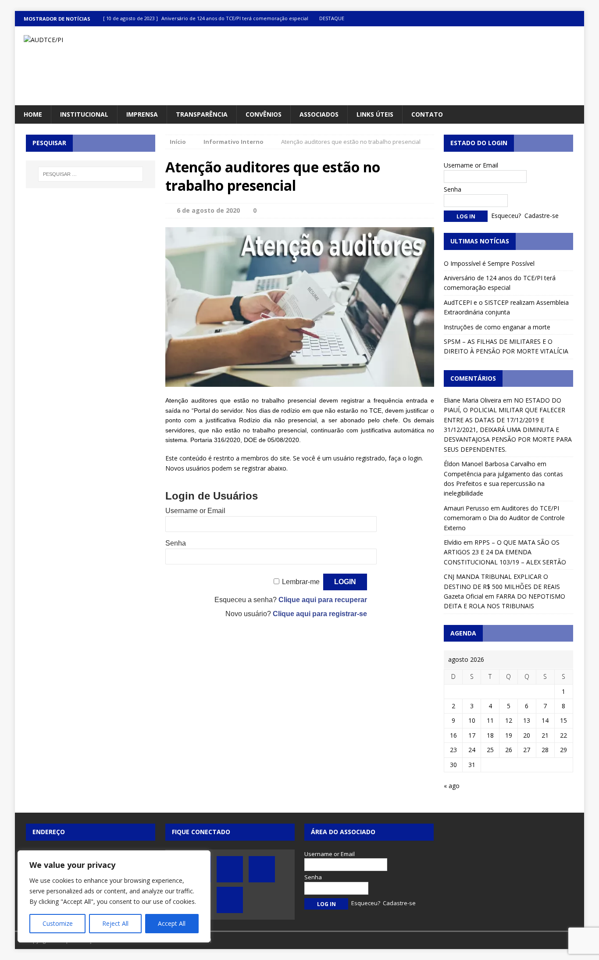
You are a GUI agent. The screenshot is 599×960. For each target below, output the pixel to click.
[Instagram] (576, 18)
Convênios (264, 114)
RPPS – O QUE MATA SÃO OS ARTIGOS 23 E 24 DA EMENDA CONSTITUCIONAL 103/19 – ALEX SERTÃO (505, 552)
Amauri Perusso (466, 508)
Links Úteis (375, 114)
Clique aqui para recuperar (322, 599)
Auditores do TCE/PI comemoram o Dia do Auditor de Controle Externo (504, 518)
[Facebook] (525, 18)
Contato (427, 114)
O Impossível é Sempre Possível (489, 263)
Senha (175, 543)
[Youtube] (559, 18)
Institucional (84, 114)
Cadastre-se (541, 215)
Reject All (115, 923)
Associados (319, 114)
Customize (58, 923)
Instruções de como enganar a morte (497, 327)
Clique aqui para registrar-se (320, 613)
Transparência (202, 114)
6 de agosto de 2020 (208, 210)
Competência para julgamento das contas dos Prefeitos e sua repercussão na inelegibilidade (503, 484)
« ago (452, 786)
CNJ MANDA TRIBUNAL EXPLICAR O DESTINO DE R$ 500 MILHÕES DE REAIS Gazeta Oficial (502, 586)
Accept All (171, 923)
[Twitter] (542, 18)
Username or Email (195, 510)
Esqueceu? (506, 215)
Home (33, 114)
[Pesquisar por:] (90, 174)
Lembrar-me (301, 581)
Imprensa (142, 114)
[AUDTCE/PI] (105, 40)
